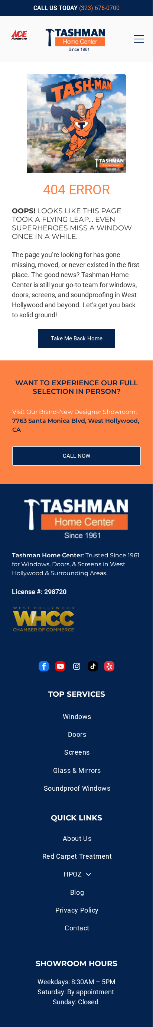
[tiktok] (93, 667)
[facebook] (44, 667)
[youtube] (60, 667)
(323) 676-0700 (99, 8)
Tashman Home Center (47, 555)
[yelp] (109, 667)
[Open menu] (139, 39)
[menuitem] (77, 838)
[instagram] (76, 667)
